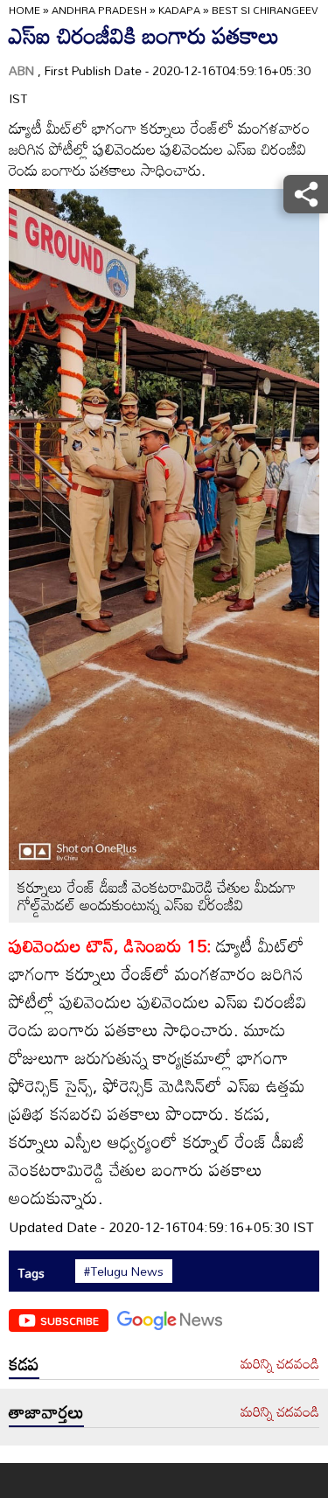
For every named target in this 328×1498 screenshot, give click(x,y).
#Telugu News (124, 1271)
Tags (31, 1272)
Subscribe (69, 1320)
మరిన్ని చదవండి (280, 1364)
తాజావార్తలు (46, 1411)
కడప (24, 1363)
